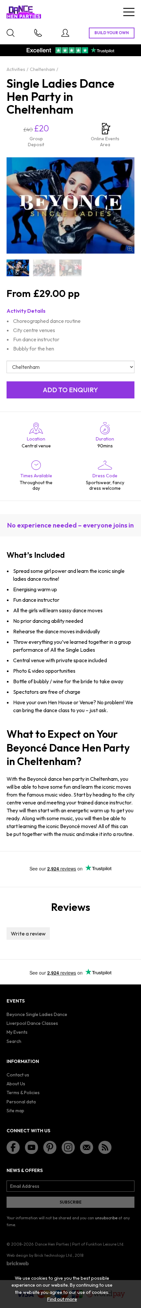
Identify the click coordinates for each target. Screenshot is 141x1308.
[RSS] (105, 1147)
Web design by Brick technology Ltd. (40, 1255)
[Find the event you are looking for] (10, 32)
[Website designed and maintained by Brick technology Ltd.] (18, 1263)
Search (14, 1041)
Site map (15, 1111)
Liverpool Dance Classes (32, 1023)
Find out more (62, 1299)
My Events (17, 1032)
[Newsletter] (86, 1147)
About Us (16, 1084)
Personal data (21, 1102)
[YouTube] (31, 1147)
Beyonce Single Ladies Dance (37, 1014)
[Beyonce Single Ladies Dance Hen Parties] (18, 268)
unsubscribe (106, 1217)
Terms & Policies (23, 1092)
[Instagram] (68, 1147)
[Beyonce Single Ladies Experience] (70, 268)
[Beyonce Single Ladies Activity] (44, 268)
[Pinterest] (50, 1147)
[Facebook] (13, 1147)
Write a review (28, 933)
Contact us (18, 1075)
